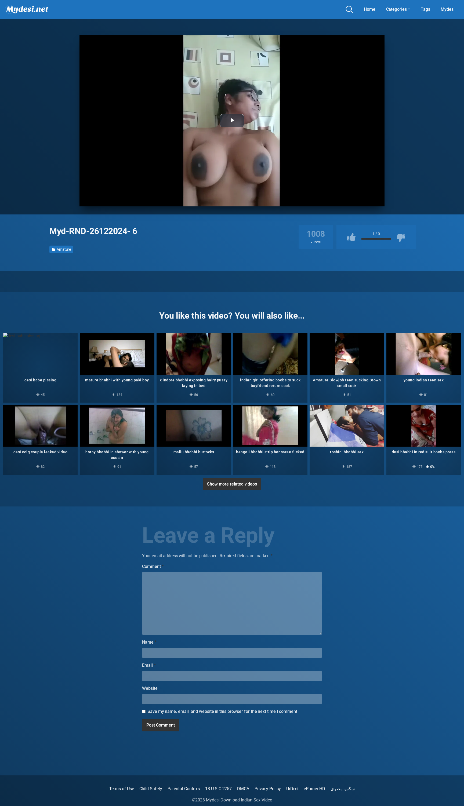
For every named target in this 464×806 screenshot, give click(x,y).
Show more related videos (232, 484)
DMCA (243, 788)
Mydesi (448, 9)
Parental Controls (184, 788)
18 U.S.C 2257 (218, 788)
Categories (396, 9)
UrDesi (292, 788)
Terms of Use (121, 788)
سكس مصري (343, 788)
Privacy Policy (268, 788)
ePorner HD (314, 788)
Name (149, 642)
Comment (153, 566)
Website (149, 688)
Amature (63, 249)
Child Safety (150, 788)
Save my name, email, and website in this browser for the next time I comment (222, 711)
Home (369, 9)
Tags (425, 9)
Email (148, 665)
